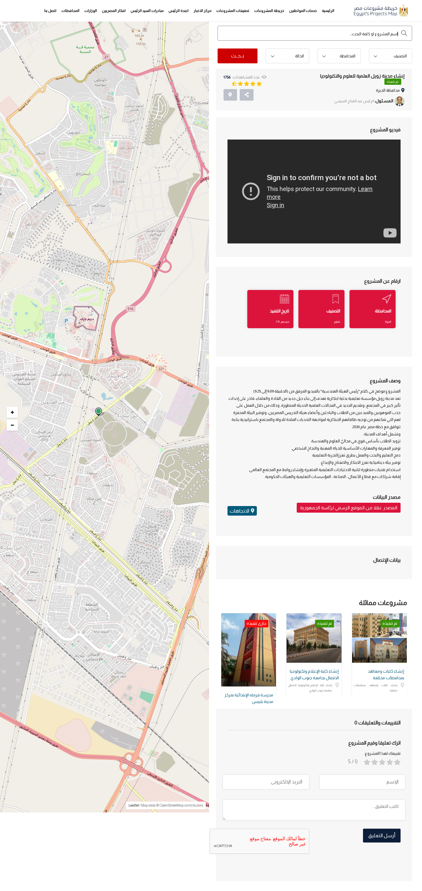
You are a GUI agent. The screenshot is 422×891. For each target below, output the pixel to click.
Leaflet (134, 805)
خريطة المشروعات (269, 11)
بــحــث (237, 55)
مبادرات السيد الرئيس (147, 11)
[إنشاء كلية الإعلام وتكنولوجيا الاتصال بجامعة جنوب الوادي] (313, 638)
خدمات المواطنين (303, 11)
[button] (390, 56)
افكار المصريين (114, 11)
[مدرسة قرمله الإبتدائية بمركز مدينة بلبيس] (248, 649)
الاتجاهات (239, 511)
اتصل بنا (50, 11)
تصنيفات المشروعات (232, 11)
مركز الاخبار (202, 11)
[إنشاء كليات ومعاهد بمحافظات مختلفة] (379, 638)
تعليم (337, 321)
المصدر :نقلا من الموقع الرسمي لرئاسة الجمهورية (348, 507)
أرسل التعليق (381, 835)
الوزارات (90, 11)
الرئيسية (328, 11)
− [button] (12, 425)
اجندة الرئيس (178, 11)
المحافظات (70, 11)
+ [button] (12, 412)
